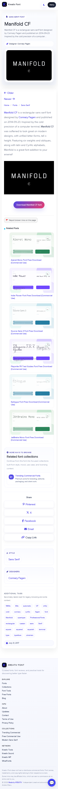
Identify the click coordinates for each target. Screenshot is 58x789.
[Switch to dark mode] (44, 5)
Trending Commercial (11, 732)
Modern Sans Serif (10, 740)
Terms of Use (7, 719)
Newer (7, 98)
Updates (5, 711)
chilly (45, 606)
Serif (40, 623)
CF (37, 606)
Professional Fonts (37, 618)
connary (17, 612)
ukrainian (29, 635)
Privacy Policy (7, 723)
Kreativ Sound (8, 753)
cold (7, 612)
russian (22, 623)
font (46, 612)
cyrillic (27, 612)
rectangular (10, 623)
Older (10, 92)
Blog (4, 698)
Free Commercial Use (11, 736)
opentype (21, 618)
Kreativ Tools (7, 750)
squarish (31, 629)
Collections (6, 687)
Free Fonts (6, 694)
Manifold (9, 618)
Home (6, 105)
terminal (42, 629)
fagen (37, 612)
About (4, 708)
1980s (8, 606)
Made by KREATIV (15, 782)
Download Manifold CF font (29, 205)
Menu (52, 5)
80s (16, 606)
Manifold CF (10, 112)
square (8, 629)
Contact (5, 715)
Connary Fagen (27, 117)
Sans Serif (25, 105)
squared (19, 629)
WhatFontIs (6, 761)
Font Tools (6, 691)
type (7, 635)
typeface (17, 635)
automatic (27, 606)
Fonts (15, 105)
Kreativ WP (6, 757)
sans (31, 623)
